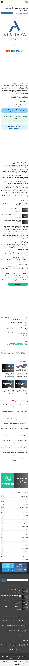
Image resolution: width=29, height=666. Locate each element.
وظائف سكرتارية (25, 537)
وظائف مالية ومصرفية (24, 507)
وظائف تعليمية (25, 523)
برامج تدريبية (25, 556)
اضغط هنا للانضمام (13, 120)
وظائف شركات (25, 498)
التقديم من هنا (18, 284)
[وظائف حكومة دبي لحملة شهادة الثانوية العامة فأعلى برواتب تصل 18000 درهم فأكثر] (25, 222)
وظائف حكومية (10, 365)
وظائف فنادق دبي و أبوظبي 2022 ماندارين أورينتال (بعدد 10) (22, 353)
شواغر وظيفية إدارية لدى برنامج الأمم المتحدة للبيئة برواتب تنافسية (15, 625)
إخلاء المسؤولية (5, 656)
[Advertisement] (14, 68)
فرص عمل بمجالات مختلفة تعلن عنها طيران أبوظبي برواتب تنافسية (15, 620)
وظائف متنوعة (25, 520)
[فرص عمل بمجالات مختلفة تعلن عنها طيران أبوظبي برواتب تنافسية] (25, 204)
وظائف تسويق (25, 512)
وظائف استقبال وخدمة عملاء (23, 501)
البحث (27, 577)
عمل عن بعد (25, 529)
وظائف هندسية (25, 504)
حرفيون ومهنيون (25, 531)
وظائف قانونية (25, 534)
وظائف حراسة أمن (24, 548)
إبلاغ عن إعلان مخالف (14, 658)
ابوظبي (25, 365)
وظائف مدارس (25, 553)
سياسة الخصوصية (19, 656)
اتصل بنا (25, 656)
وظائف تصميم (25, 540)
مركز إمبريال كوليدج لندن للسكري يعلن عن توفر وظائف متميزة (14, 418)
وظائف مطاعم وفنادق (24, 542)
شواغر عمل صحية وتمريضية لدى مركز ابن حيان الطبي (14, 423)
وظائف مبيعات (25, 509)
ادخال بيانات (26, 551)
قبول (17, 664)
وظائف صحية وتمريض (24, 526)
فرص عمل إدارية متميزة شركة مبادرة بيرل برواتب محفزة (14, 435)
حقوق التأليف (12, 656)
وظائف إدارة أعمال (24, 496)
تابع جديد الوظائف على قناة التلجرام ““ (14, 110)
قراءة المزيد (11, 664)
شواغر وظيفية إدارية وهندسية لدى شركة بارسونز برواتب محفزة (14, 447)
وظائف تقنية (26, 515)
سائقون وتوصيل (25, 545)
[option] (14, 434)
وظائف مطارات (25, 559)
